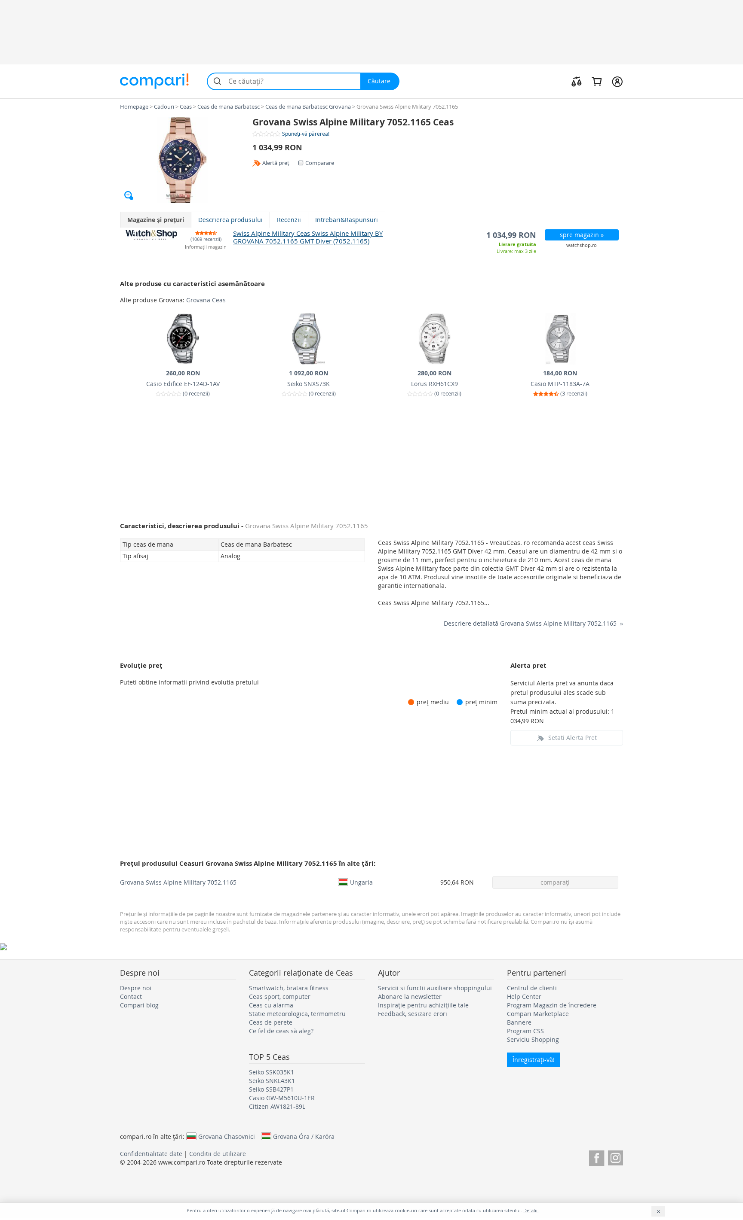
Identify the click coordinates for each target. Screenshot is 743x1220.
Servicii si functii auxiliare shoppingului (435, 988)
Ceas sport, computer (279, 996)
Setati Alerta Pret (572, 737)
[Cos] (596, 81)
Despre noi (135, 988)
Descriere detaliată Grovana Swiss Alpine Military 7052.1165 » (533, 623)
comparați (555, 882)
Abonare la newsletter (410, 996)
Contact (131, 996)
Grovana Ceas (206, 300)
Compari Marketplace (538, 1014)
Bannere (519, 1022)
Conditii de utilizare (217, 1154)
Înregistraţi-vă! (534, 1060)
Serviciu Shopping (533, 1039)
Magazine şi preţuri (155, 220)
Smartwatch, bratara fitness (289, 988)
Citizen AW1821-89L (277, 1106)
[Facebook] (596, 1157)
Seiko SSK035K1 (271, 1072)
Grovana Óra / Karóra (304, 1136)
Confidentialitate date (151, 1154)
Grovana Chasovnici (226, 1136)
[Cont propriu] (617, 81)
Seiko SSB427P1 (271, 1089)
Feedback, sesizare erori (412, 1014)
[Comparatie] (576, 81)
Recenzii (289, 220)
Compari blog (139, 1005)
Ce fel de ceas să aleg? (281, 1031)
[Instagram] (615, 1157)
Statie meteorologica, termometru (297, 1014)
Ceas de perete (270, 1022)
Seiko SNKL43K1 (272, 1081)
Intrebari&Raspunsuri (346, 220)
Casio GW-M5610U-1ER (282, 1098)
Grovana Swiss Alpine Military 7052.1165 (178, 882)
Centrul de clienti (532, 988)
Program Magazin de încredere (551, 1005)
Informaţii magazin (206, 247)
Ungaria (361, 882)
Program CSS (525, 1031)
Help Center (524, 996)
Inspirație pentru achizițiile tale (423, 1005)
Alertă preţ (275, 163)
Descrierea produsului (230, 220)
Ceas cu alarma (271, 1005)
